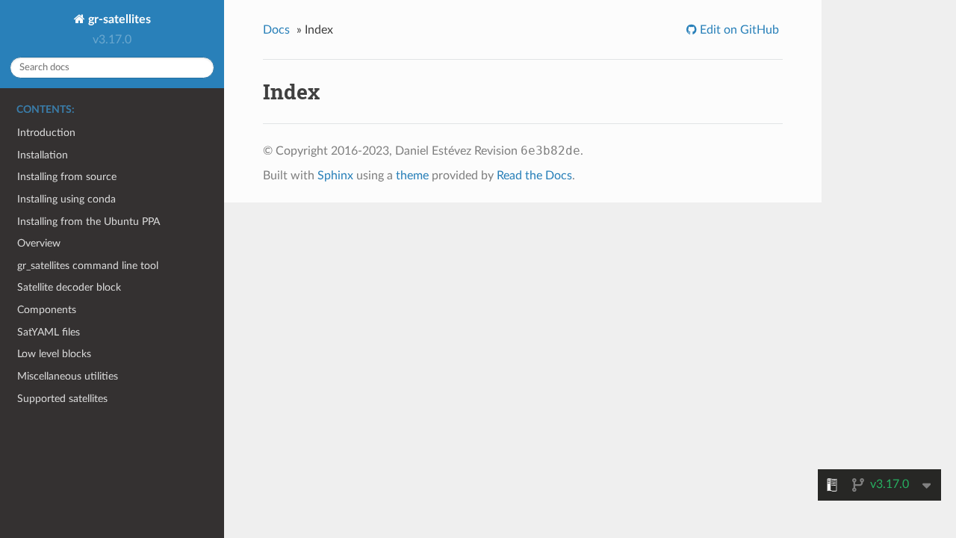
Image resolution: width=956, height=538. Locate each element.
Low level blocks (54, 353)
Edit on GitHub (738, 30)
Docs (276, 30)
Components (46, 309)
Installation (42, 155)
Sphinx (335, 176)
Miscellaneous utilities (67, 376)
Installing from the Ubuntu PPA (88, 221)
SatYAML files (48, 332)
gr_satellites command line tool (87, 265)
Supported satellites (62, 398)
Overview (38, 243)
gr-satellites (118, 19)
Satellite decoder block (69, 287)
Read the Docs (534, 176)
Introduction (46, 132)
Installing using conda (66, 199)
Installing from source (67, 176)
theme (412, 176)
